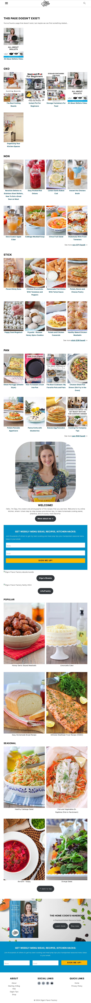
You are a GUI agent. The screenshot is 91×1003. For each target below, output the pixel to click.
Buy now (75, 926)
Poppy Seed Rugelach (13, 332)
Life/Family (45, 591)
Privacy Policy (76, 986)
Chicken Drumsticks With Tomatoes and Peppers (35, 292)
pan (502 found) (78, 436)
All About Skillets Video (13, 59)
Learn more (60, 926)
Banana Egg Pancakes (56, 428)
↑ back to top (45, 889)
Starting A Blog (14, 986)
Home (77, 983)
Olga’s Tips (14, 992)
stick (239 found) (78, 340)
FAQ (14, 989)
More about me (44, 518)
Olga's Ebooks (45, 578)
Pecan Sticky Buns (13, 289)
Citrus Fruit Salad (56, 237)
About (14, 983)
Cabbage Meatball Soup (35, 237)
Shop (14, 994)
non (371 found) (78, 245)
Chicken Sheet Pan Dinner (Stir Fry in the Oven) (77, 387)
